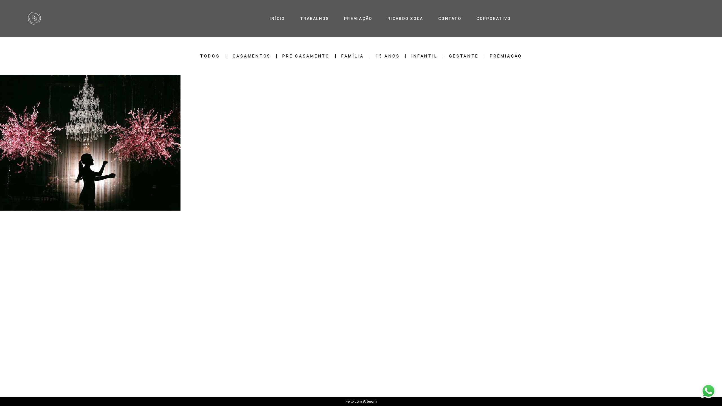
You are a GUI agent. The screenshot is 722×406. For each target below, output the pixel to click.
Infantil (424, 56)
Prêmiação (506, 56)
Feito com (361, 401)
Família (352, 56)
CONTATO (449, 18)
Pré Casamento (306, 56)
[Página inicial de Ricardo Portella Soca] (49, 18)
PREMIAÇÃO (358, 18)
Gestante (463, 56)
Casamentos (252, 56)
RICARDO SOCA (405, 18)
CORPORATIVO (493, 18)
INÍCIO (277, 18)
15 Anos (388, 56)
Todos (210, 56)
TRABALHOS (314, 18)
